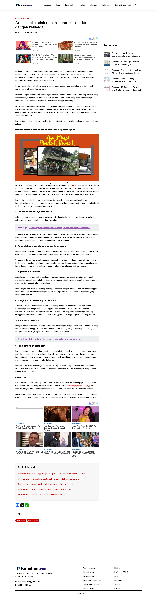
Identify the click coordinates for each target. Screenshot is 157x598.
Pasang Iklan (88, 576)
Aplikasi (47, 5)
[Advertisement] (123, 29)
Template (81, 5)
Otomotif (93, 5)
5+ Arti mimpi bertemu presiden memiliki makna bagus (41, 494)
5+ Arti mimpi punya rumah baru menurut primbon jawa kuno (45, 489)
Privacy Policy (89, 588)
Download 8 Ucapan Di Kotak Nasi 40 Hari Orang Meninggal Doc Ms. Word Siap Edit (126, 73)
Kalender (106, 5)
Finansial (69, 5)
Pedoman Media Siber (92, 580)
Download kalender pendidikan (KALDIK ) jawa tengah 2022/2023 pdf (125, 64)
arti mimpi (25, 18)
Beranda (18, 18)
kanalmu (18, 32)
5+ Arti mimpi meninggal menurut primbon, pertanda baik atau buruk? (48, 479)
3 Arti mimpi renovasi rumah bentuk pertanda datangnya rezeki (45, 484)
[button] (136, 5)
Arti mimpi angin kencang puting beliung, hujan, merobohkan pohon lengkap (51, 474)
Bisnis (58, 5)
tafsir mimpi (33, 520)
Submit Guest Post (122, 5)
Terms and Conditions (92, 584)
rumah (73, 185)
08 (19, 585)
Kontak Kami (88, 572)
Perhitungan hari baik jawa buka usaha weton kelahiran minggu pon (125, 56)
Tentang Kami (89, 568)
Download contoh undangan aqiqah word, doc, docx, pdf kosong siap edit (124, 81)
